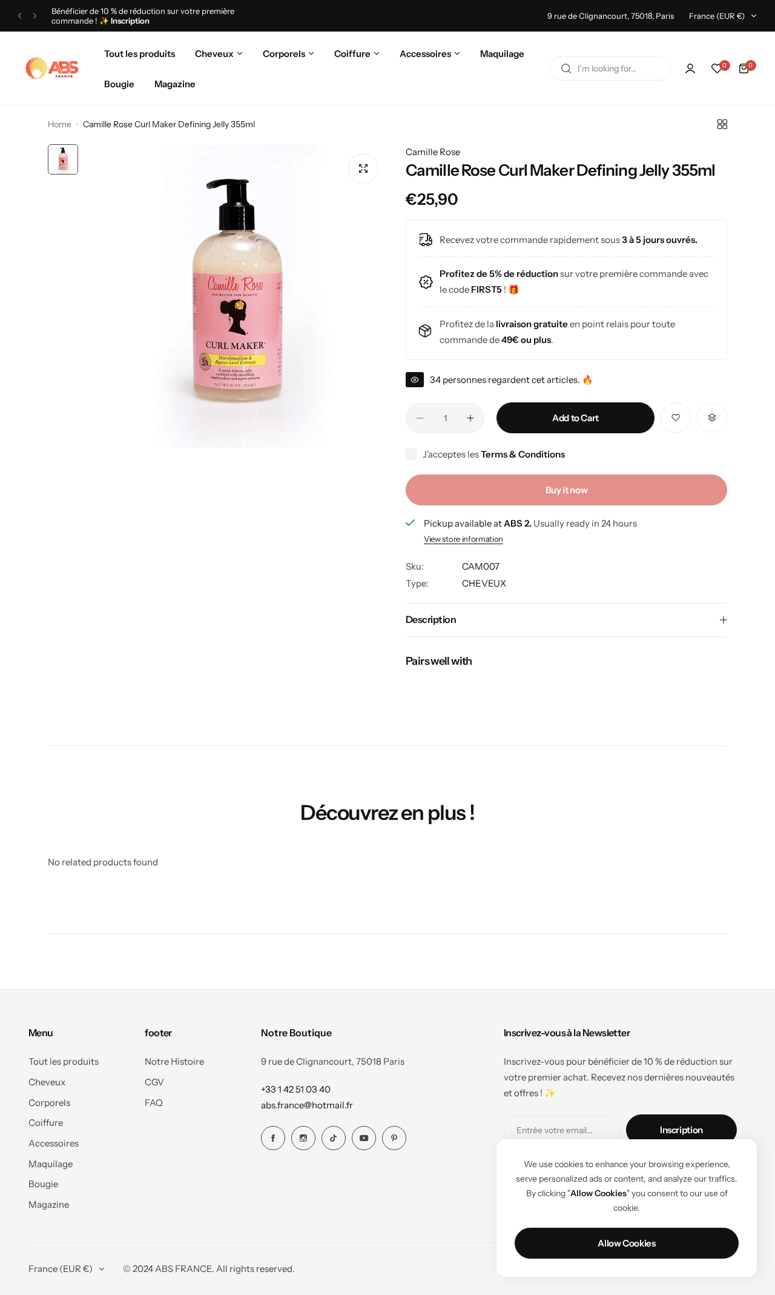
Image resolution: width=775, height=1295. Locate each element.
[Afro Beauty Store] (53, 68)
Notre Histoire (174, 1061)
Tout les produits (63, 1061)
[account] (690, 68)
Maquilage (50, 1164)
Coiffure (45, 1122)
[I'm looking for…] (566, 68)
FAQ (154, 1102)
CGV (154, 1082)
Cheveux (46, 1082)
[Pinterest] (394, 1138)
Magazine (48, 1204)
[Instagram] (303, 1138)
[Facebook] (273, 1138)
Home (59, 124)
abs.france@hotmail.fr (307, 1105)
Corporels (49, 1102)
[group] (236, 296)
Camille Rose (433, 152)
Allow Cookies (626, 1243)
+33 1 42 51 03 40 (296, 1089)
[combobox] (610, 68)
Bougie (43, 1184)
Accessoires (53, 1143)
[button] (19, 16)
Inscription (681, 1130)
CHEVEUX (484, 583)
